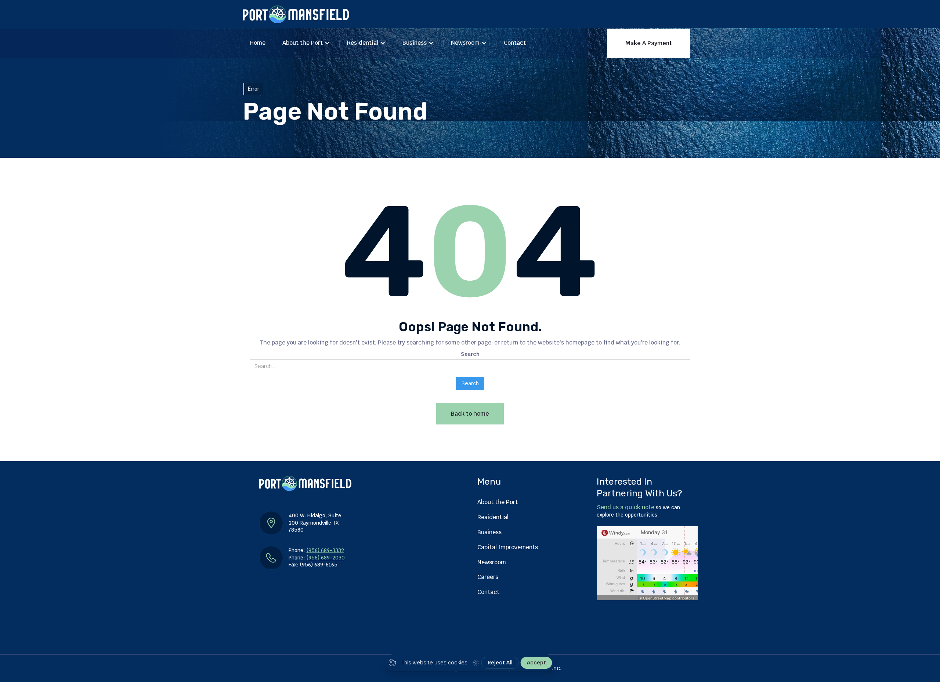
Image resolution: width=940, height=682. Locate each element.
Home (257, 43)
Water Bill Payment (643, 81)
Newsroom (465, 43)
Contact (515, 43)
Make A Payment (648, 43)
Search (470, 354)
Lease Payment (579, 81)
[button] (306, 43)
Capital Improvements (507, 547)
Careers (487, 577)
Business (414, 43)
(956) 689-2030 (326, 557)
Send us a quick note (625, 507)
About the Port (302, 43)
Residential (362, 43)
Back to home (470, 413)
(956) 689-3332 (325, 550)
